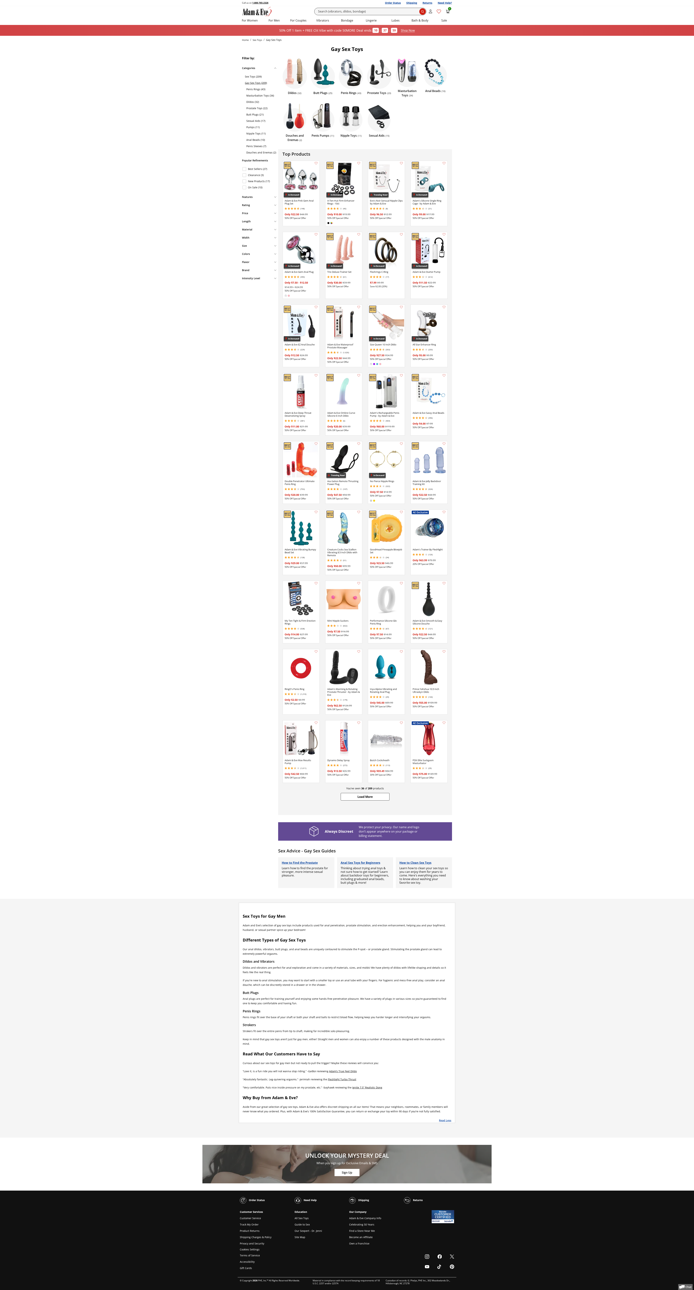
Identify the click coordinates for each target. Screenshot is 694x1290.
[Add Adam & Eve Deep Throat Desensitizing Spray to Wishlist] (316, 375)
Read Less (445, 1120)
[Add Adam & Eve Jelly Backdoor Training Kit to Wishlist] (444, 443)
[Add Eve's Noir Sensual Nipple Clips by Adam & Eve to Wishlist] (401, 163)
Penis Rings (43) (255, 89)
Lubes (395, 20)
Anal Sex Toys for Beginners (360, 863)
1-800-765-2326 (260, 2)
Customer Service (250, 1218)
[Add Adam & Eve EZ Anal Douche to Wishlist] (316, 307)
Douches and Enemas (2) (261, 152)
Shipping (411, 3)
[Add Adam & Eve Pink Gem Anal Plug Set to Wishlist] (316, 163)
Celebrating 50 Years (361, 1224)
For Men (274, 20)
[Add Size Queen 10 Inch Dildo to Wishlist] (401, 307)
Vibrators (322, 20)
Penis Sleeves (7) (256, 146)
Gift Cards (246, 1268)
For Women (250, 20)
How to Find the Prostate (300, 863)
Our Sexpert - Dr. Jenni (308, 1231)
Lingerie (371, 20)
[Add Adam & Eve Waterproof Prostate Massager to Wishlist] (358, 307)
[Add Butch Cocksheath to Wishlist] (401, 722)
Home (245, 40)
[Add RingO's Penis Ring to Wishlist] (316, 651)
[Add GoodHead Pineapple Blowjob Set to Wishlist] (401, 512)
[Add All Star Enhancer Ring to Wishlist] (444, 307)
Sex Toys (257, 40)
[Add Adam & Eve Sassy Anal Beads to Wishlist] (444, 375)
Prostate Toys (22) (256, 108)
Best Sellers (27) (257, 169)
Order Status (393, 3)
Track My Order (249, 1224)
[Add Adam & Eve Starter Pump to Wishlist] (444, 234)
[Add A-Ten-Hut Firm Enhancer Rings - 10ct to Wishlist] (358, 163)
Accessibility (247, 1261)
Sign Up (347, 1173)
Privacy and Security (252, 1243)
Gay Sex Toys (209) (256, 83)
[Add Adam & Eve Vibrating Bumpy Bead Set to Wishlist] (316, 512)
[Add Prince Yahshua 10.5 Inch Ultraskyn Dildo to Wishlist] (444, 651)
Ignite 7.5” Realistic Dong (367, 1087)
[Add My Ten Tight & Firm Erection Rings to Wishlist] (316, 583)
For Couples (298, 20)
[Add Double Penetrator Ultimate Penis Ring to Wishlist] (316, 443)
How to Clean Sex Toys (415, 863)
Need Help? (445, 3)
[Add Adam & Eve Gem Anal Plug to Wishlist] (316, 234)
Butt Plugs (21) (255, 114)
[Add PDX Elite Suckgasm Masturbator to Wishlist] (444, 722)
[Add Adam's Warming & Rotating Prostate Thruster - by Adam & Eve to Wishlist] (358, 651)
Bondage (347, 20)
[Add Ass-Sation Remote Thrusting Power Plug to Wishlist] (358, 443)
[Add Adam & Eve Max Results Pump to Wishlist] (316, 722)
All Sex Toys (302, 1218)
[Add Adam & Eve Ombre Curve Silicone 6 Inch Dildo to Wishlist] (358, 375)
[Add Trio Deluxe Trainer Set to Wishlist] (358, 234)
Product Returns (250, 1231)
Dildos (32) (252, 102)
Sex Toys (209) (253, 76)
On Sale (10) (255, 187)
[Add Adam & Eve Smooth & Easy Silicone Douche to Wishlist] (444, 583)
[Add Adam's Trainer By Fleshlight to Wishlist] (444, 512)
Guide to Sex (302, 1224)
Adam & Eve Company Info (365, 1218)
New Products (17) (259, 181)
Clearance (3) (256, 175)
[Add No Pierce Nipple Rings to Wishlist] (401, 443)
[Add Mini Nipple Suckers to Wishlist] (358, 583)
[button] (365, 797)
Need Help (310, 1200)
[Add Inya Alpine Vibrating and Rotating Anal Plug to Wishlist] (401, 651)
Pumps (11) (253, 127)
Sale (444, 20)
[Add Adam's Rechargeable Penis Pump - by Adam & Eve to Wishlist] (401, 375)
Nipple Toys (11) (256, 133)
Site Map (300, 1237)
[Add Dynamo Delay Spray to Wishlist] (358, 722)
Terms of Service (250, 1255)
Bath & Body (420, 20)
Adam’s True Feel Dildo (343, 1071)
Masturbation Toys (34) (260, 95)
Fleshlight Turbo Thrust (342, 1079)
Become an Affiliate (361, 1237)
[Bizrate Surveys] (449, 1221)
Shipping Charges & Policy (255, 1237)
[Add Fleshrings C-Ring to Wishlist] (401, 234)
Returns (427, 3)
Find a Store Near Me (362, 1231)
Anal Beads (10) (255, 140)
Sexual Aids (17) (255, 121)
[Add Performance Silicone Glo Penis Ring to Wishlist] (401, 583)
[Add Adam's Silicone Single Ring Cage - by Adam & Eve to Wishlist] (444, 163)
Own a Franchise (359, 1243)
